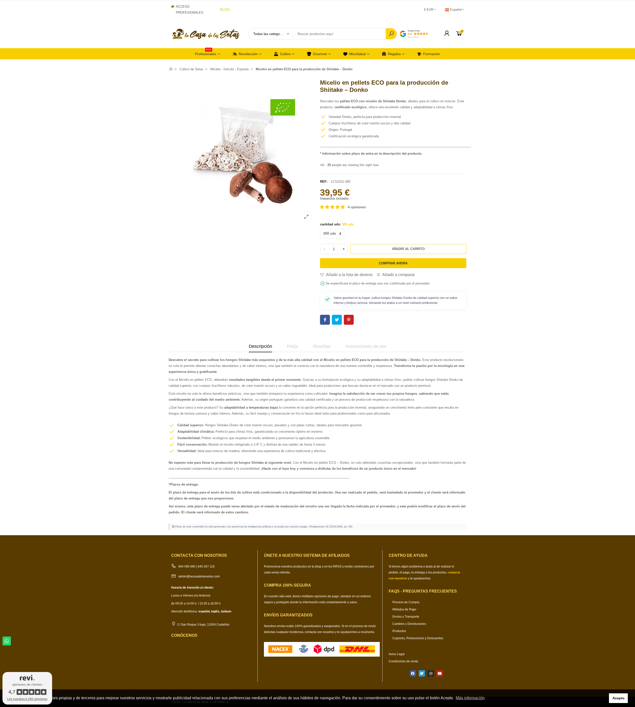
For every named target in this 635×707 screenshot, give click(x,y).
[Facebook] (413, 673)
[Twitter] (422, 673)
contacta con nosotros (320, 632)
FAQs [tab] (292, 346)
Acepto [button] (618, 698)
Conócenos (184, 635)
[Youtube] (440, 673)
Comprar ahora (393, 263)
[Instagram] (431, 673)
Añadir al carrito (408, 249)
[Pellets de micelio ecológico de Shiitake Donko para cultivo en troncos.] (242, 222)
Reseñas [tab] (322, 346)
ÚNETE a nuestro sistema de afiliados (307, 555)
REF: (323, 181)
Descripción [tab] (260, 346)
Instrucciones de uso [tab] (366, 346)
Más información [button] (470, 698)
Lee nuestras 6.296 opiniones (27, 699)
